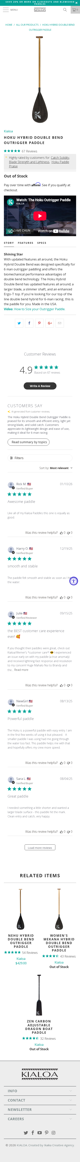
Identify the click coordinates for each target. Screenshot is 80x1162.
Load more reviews (40, 848)
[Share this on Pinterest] (39, 323)
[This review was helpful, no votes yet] (61, 532)
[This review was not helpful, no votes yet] (68, 532)
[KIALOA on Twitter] (26, 1133)
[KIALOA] (40, 10)
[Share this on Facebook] (29, 323)
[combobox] (55, 468)
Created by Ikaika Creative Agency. (51, 1145)
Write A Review (40, 386)
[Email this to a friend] (60, 323)
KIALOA (22, 1145)
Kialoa (8, 131)
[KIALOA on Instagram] (54, 1133)
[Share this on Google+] (49, 323)
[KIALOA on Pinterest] (47, 1133)
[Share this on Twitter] (19, 323)
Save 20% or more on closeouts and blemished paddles (40, 2)
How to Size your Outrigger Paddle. (34, 309)
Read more (21, 670)
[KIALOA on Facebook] (33, 1133)
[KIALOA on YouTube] (40, 1133)
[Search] (66, 9)
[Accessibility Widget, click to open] (73, 581)
